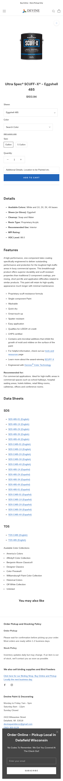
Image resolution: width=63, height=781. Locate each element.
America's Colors (15, 553)
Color (6, 119)
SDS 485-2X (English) (18, 429)
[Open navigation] (4, 11)
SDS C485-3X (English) (19, 459)
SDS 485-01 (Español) (19, 489)
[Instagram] (12, 685)
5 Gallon (21, 144)
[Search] (53, 11)
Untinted (11, 589)
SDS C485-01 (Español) (19, 494)
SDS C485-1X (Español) (20, 499)
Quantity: (8, 153)
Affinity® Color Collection (18, 558)
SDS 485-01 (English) (18, 419)
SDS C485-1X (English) (19, 449)
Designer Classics (15, 567)
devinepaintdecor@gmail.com (18, 724)
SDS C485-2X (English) (19, 454)
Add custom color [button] (10, 134)
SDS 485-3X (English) (18, 434)
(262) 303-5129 (11, 727)
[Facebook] (5, 685)
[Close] (57, 732)
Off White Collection (16, 584)
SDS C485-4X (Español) (20, 514)
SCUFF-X (49, 359)
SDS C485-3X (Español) (20, 509)
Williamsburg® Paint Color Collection (24, 575)
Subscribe (31, 770)
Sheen (7, 104)
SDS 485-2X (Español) (19, 474)
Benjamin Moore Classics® (20, 562)
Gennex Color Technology (37, 365)
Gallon (8, 144)
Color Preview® (14, 571)
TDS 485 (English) (17, 540)
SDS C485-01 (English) (19, 444)
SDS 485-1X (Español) (19, 469)
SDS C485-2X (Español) (20, 504)
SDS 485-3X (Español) (19, 479)
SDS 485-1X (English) (18, 424)
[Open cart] (59, 10)
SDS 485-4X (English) (18, 439)
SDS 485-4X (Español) (19, 484)
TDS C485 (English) (18, 535)
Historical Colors (14, 580)
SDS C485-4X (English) (19, 464)
